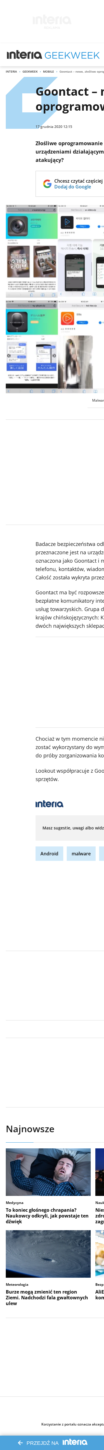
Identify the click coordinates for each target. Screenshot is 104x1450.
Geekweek (30, 71)
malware (81, 853)
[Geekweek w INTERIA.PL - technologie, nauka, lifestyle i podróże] (72, 54)
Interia (11, 71)
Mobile (48, 71)
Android (49, 853)
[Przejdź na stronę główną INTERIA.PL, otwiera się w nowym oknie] (24, 54)
